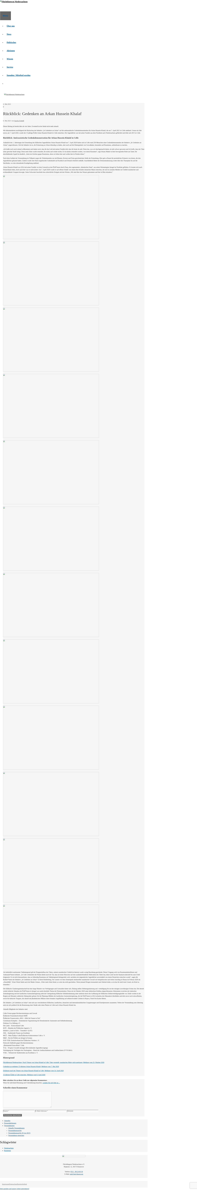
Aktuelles (7, 1121)
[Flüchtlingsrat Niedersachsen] (13, 1)
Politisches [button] (11, 42)
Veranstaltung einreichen (16, 1135)
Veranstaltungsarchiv (15, 1130)
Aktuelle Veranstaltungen (16, 1128)
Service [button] (10, 67)
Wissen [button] (10, 59)
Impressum (5, 1184)
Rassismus (7, 1150)
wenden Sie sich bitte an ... (51, 1083)
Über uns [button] (11, 26)
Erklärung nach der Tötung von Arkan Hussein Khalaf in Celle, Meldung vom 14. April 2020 (33, 1071)
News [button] (9, 34)
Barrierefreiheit (22, 1184)
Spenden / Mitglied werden (18, 75)
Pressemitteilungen (10, 1123)
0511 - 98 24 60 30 (76, 1172)
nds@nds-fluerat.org (76, 1174)
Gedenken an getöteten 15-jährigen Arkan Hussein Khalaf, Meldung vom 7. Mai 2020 (31, 1066)
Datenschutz (13, 1184)
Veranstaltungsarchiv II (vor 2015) (19, 1133)
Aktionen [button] (11, 50)
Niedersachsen (9, 1148)
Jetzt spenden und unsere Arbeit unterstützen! (14, 1189)
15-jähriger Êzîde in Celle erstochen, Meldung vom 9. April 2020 (24, 1075)
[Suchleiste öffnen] (2, 7)
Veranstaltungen (9, 1125)
